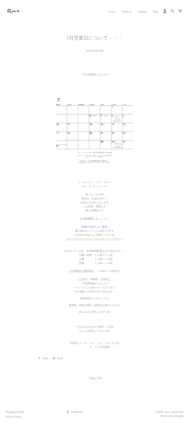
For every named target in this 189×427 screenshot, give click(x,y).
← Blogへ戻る (94, 378)
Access (142, 11)
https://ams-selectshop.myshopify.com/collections (94, 238)
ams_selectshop (173, 411)
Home (111, 11)
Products (127, 11)
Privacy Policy (14, 416)
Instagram (76, 411)
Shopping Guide (15, 411)
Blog (155, 11)
